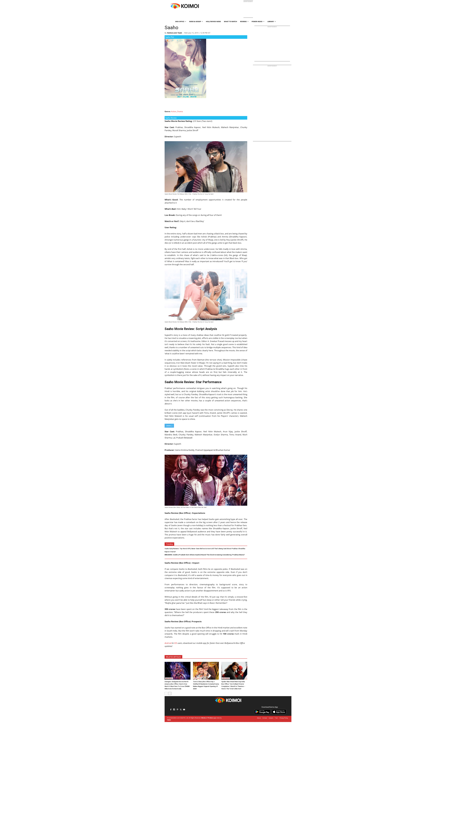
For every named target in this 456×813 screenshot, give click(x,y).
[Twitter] (181, 710)
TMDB (169, 720)
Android (168, 643)
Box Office (169, 678)
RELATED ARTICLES (173, 657)
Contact (264, 718)
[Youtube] (184, 710)
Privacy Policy (284, 718)
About (259, 718)
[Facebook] (171, 710)
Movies (203, 718)
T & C (276, 718)
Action (173, 111)
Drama (180, 111)
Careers (271, 718)
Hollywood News (213, 21)
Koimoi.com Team (174, 33)
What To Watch (230, 21)
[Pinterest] (177, 710)
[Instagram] (174, 710)
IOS (175, 643)
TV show (210, 718)
